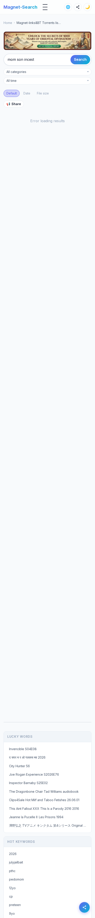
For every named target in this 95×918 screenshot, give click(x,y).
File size (43, 93)
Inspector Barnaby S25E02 (28, 783)
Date (26, 93)
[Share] (78, 7)
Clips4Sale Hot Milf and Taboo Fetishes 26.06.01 (44, 800)
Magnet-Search (20, 7)
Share (13, 104)
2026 (13, 854)
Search (80, 59)
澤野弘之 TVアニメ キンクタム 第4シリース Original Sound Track (49, 825)
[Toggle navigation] (45, 7)
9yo (12, 913)
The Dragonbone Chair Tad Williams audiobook (44, 791)
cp (11, 896)
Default (11, 93)
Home (8, 23)
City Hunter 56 (19, 766)
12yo (12, 888)
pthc (12, 871)
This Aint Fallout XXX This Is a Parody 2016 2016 (44, 808)
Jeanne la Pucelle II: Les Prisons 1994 (36, 817)
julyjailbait (16, 862)
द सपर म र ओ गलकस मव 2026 (27, 757)
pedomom (16, 879)
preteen (15, 905)
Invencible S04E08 (23, 749)
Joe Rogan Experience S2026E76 (34, 774)
